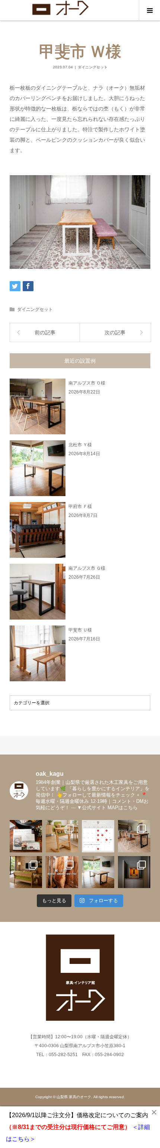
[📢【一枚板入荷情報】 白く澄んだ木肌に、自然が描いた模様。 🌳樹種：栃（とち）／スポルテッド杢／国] (62, 872)
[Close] (154, 1112)
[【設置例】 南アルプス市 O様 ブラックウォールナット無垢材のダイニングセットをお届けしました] (134, 836)
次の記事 (115, 332)
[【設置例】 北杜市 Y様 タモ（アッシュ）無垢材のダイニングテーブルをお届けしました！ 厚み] (98, 872)
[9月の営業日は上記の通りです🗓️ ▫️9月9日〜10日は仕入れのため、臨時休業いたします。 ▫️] (98, 836)
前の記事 (45, 332)
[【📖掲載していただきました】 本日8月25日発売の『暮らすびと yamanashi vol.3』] (26, 836)
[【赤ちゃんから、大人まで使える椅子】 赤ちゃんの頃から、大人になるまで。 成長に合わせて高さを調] (62, 836)
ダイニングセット (93, 67)
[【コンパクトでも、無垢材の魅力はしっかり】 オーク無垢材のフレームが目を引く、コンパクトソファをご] (26, 872)
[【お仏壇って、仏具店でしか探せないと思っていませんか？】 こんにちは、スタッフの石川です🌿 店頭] (134, 872)
